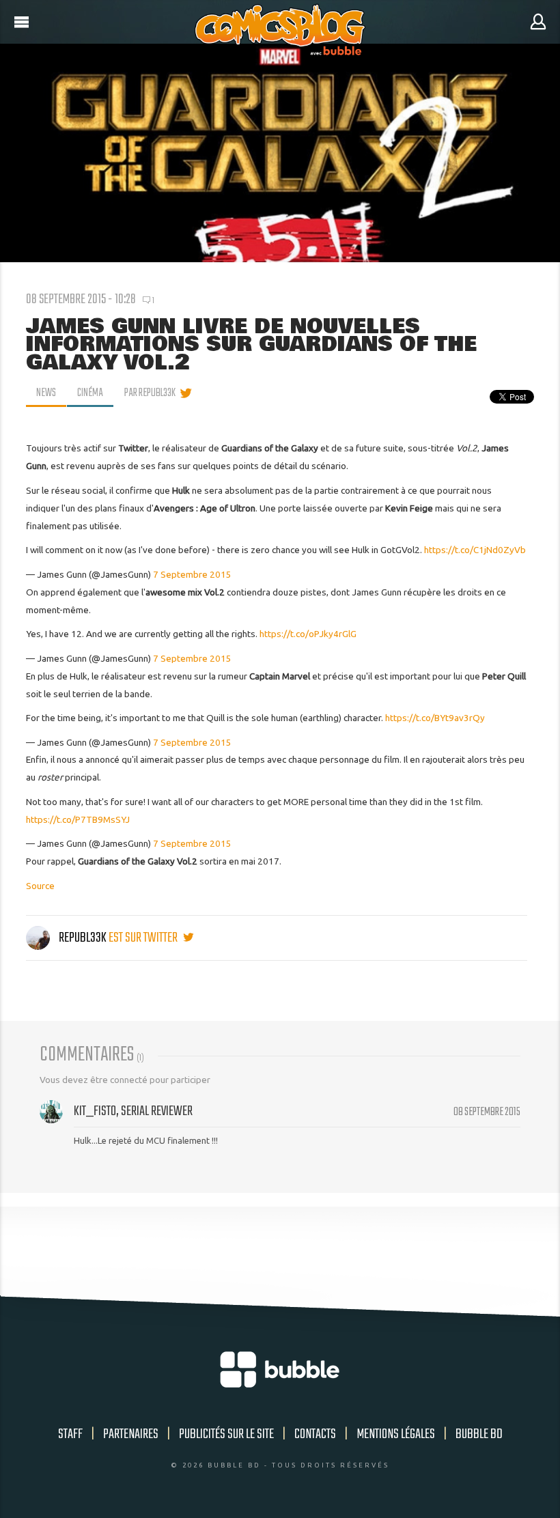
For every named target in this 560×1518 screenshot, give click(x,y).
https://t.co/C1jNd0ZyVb (475, 549)
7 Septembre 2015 (192, 574)
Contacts (315, 1434)
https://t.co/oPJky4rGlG (308, 633)
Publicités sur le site (226, 1434)
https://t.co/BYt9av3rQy (435, 717)
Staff (70, 1434)
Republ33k (83, 938)
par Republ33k (150, 393)
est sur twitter (144, 938)
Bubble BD (479, 1434)
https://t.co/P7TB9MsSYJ (78, 819)
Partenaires (130, 1434)
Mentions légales (395, 1434)
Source (40, 885)
